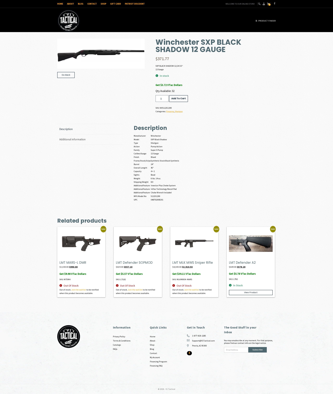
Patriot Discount (135, 3)
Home (60, 3)
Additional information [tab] (72, 139)
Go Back (66, 74)
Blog (80, 3)
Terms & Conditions (121, 340)
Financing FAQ (156, 365)
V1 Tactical (170, 389)
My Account (155, 357)
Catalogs (117, 345)
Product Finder (267, 20)
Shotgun (179, 111)
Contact (92, 3)
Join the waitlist (78, 289)
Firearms (170, 111)
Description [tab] (66, 129)
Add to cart (178, 98)
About (70, 3)
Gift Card (115, 3)
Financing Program (158, 361)
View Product (251, 292)
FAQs (115, 349)
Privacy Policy (119, 336)
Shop (103, 3)
